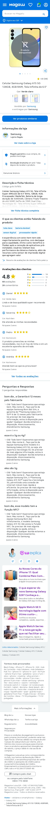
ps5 (34, 672)
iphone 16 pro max (13, 674)
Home (7, 798)
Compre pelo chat (21, 774)
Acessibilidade (31, 724)
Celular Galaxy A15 (27, 651)
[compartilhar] (45, 70)
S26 (37, 667)
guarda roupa (35, 692)
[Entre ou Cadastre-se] (45, 4)
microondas (9, 678)
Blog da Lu (8, 715)
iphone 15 (17, 672)
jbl (42, 687)
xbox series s (14, 683)
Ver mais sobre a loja (25, 143)
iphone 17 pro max (31, 678)
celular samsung (29, 681)
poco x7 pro (38, 674)
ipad (26, 692)
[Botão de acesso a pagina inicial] (17, 4)
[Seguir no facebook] (21, 561)
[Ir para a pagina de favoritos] (30, 4)
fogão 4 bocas (29, 694)
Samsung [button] (31, 106)
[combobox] (25, 13)
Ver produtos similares (25, 119)
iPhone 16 (30, 667)
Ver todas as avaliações (25, 376)
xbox (6, 676)
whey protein (32, 676)
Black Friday (9, 667)
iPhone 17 (20, 667)
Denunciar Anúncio (11, 173)
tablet (15, 687)
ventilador (33, 683)
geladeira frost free (13, 694)
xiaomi (25, 683)
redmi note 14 (10, 689)
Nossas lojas (30, 715)
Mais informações (23, 708)
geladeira (27, 674)
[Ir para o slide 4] (27, 73)
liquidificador (16, 692)
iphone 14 (27, 672)
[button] (43, 14)
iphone (13, 676)
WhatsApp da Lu (11, 720)
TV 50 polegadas (29, 696)
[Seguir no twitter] (13, 561)
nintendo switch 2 (12, 685)
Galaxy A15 (11, 801)
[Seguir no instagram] (29, 561)
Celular (25, 685)
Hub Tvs (7, 672)
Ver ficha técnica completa (25, 211)
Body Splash (34, 687)
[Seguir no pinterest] (37, 561)
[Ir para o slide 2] (22, 73)
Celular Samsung (9, 651)
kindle (18, 678)
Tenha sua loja (31, 720)
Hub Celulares (23, 669)
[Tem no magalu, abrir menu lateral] (4, 4)
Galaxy (39, 798)
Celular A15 (14, 655)
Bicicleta (23, 687)
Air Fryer (41, 672)
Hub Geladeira (37, 669)
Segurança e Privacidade (9, 730)
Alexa (17, 696)
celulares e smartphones (23, 798)
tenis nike (22, 689)
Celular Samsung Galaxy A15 (31, 647)
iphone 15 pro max (12, 681)
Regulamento (10, 724)
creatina (21, 676)
